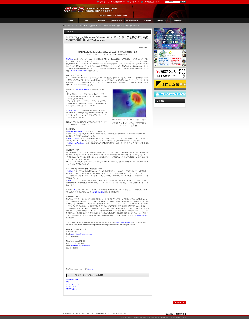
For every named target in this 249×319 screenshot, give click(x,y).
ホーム (71, 21)
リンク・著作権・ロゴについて (101, 313)
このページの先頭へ (179, 302)
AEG (92, 11)
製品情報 (101, 21)
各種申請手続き (121, 313)
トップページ (69, 26)
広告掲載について (119, 2)
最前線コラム (162, 21)
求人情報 (147, 21)
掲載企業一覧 (116, 21)
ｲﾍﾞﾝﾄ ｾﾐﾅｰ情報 (132, 21)
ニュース (86, 21)
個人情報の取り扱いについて (75, 313)
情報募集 (178, 21)
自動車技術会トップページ (152, 2)
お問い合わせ (104, 2)
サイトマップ (134, 2)
